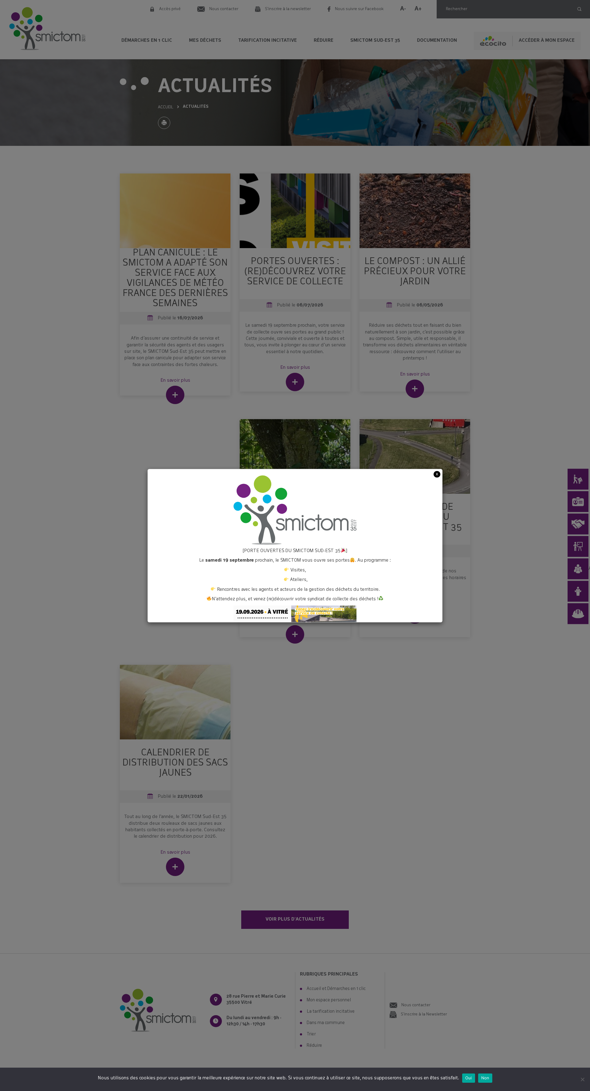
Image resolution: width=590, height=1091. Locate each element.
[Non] (582, 1079)
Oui (468, 1077)
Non (485, 1077)
